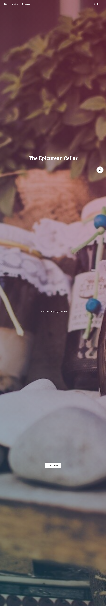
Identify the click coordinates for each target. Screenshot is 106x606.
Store (6, 4)
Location (15, 4)
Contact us (26, 4)
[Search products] (100, 170)
